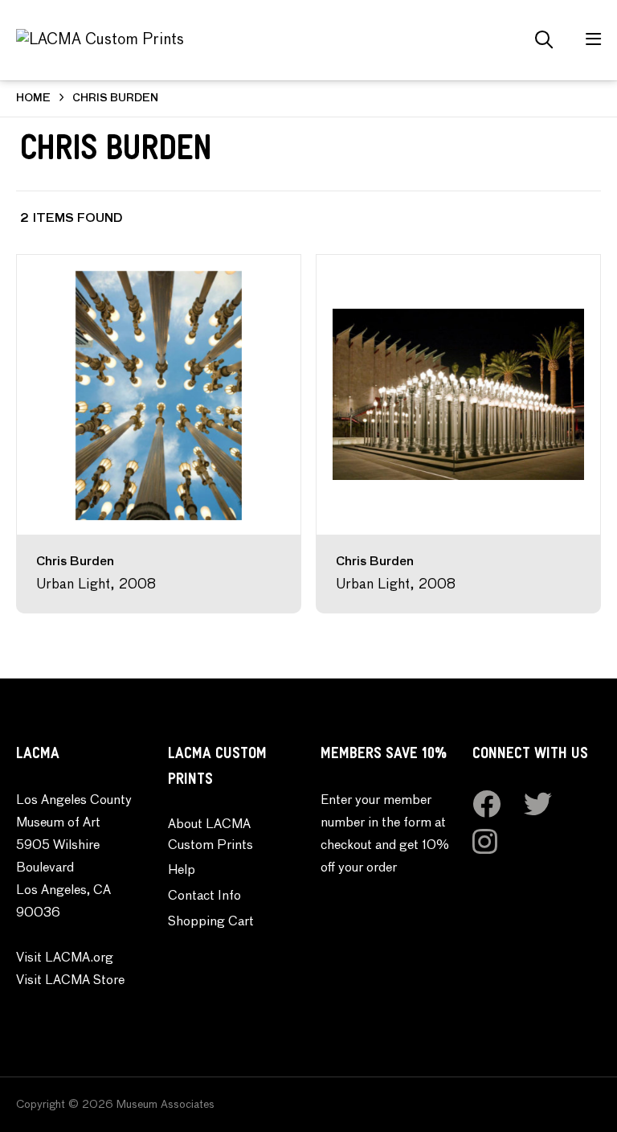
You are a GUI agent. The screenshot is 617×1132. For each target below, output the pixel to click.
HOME (33, 98)
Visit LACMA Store (70, 980)
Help (181, 870)
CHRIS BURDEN (115, 98)
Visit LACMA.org (64, 958)
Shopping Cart (211, 922)
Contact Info (204, 896)
